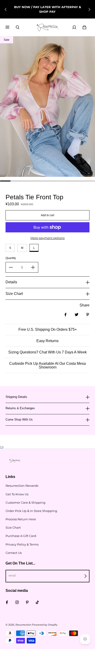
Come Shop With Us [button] (19, 419)
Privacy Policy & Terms (22, 544)
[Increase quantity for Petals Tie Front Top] (33, 267)
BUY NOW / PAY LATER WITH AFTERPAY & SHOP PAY (47, 9)
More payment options (47, 238)
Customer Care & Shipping (25, 502)
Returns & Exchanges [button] (20, 408)
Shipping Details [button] (16, 397)
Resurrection (23, 624)
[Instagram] (17, 602)
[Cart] (84, 27)
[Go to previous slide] (5, 9)
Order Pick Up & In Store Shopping (31, 511)
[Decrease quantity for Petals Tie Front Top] (11, 267)
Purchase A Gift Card (21, 536)
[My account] (74, 27)
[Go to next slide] (89, 9)
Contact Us (14, 553)
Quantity (11, 258)
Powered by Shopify (44, 624)
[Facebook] (7, 602)
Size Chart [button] (14, 294)
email (12, 575)
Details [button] (11, 282)
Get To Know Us (17, 494)
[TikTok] (37, 602)
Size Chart (13, 527)
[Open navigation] (11, 27)
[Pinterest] (27, 602)
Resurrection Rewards (22, 485)
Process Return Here (21, 519)
